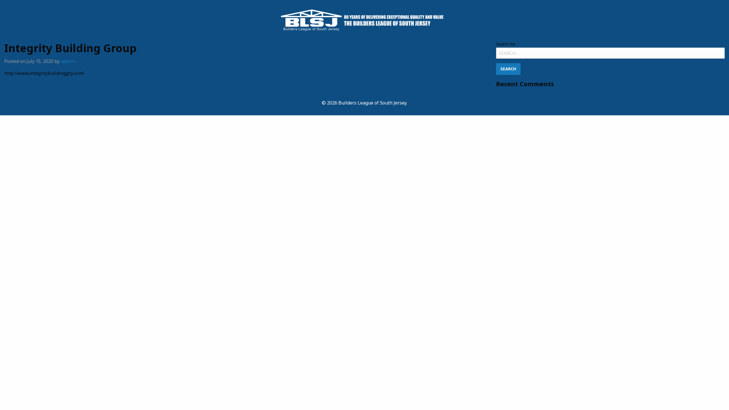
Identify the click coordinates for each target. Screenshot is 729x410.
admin (67, 61)
